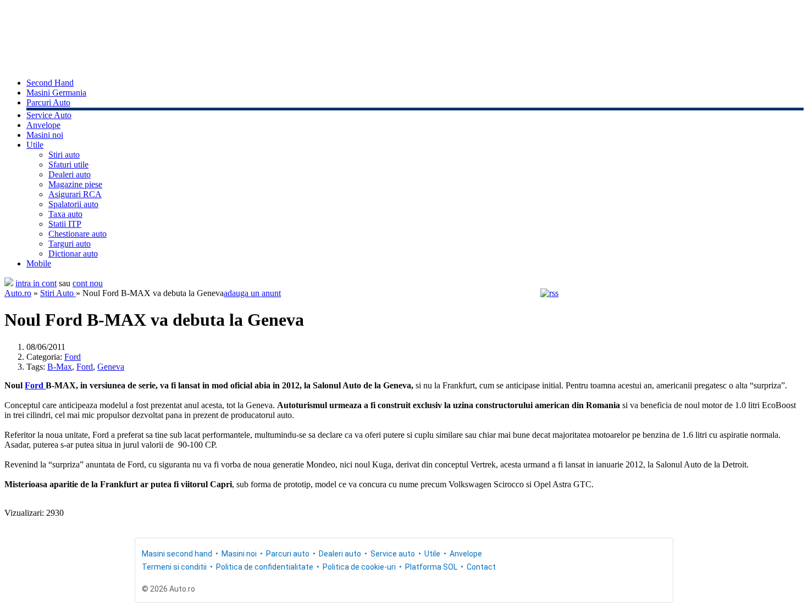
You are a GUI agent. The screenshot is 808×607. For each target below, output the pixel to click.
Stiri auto (64, 154)
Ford (72, 356)
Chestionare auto (77, 233)
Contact (481, 567)
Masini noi (44, 135)
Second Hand (50, 82)
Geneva (110, 366)
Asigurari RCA (75, 194)
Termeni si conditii (174, 567)
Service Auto (48, 115)
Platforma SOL (431, 567)
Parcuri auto (287, 553)
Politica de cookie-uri (359, 567)
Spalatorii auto (73, 204)
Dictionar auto (73, 253)
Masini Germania (56, 92)
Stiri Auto (58, 293)
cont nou (88, 283)
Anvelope (43, 125)
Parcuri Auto (48, 102)
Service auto (392, 553)
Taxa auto (65, 214)
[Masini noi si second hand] (8, 283)
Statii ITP (64, 224)
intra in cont (36, 283)
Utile (34, 144)
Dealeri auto (69, 174)
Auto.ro (17, 293)
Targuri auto (69, 243)
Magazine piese (75, 184)
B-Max (59, 366)
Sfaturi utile (68, 164)
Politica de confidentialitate (264, 567)
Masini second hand (177, 553)
